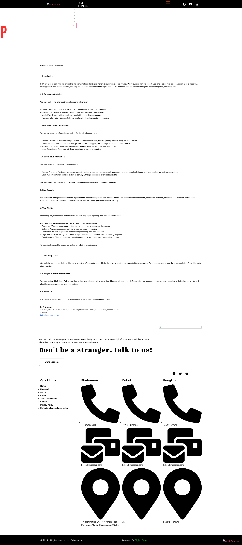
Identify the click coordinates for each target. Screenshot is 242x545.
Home (80, 3)
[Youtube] (190, 4)
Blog (80, 18)
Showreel (82, 6)
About (81, 9)
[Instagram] (197, 4)
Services (82, 12)
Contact (82, 21)
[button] (51, 362)
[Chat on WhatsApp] (231, 540)
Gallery (82, 15)
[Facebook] (184, 4)
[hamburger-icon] (168, 2)
